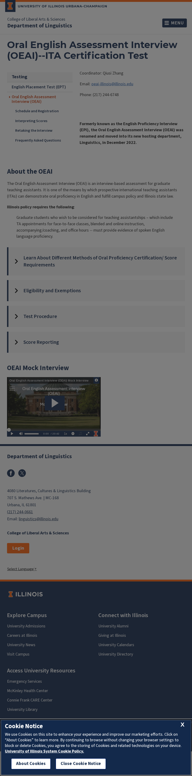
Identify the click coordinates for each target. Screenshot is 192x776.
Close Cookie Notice (81, 764)
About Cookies (31, 764)
